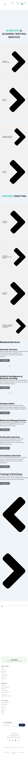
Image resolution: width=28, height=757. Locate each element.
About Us (18, 3)
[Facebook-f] (9, 740)
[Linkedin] (16, 740)
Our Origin (14, 659)
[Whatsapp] (19, 740)
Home (12, 2)
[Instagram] (12, 740)
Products (24, 2)
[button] (14, 514)
